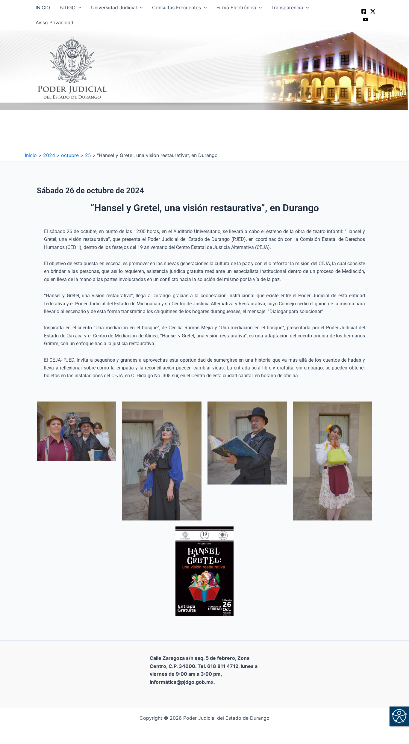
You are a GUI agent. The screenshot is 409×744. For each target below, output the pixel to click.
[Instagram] (365, 19)
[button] (78, 7)
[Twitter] (372, 11)
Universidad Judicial (114, 7)
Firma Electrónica (236, 7)
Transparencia (287, 7)
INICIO (43, 7)
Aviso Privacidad (54, 22)
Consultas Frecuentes (176, 7)
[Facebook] (363, 11)
